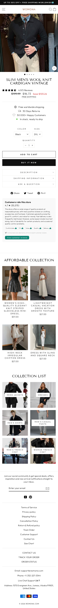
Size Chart (29, 543)
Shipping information (29, 178)
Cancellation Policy (29, 521)
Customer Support (29, 534)
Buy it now (29, 162)
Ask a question (29, 184)
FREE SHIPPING (29, 97)
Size (37, 129)
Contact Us (29, 539)
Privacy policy (29, 512)
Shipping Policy (29, 516)
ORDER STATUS (29, 561)
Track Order (29, 530)
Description (29, 172)
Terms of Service (29, 507)
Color (22, 129)
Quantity (29, 140)
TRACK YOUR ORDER (29, 557)
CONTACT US (29, 553)
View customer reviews (17, 237)
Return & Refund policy (29, 525)
